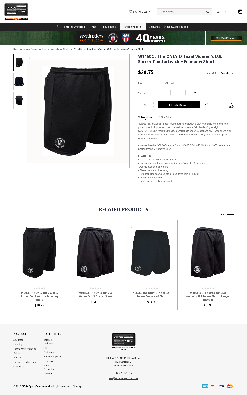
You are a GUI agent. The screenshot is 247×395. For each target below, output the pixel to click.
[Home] (58, 26)
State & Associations (176, 27)
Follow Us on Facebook (25, 362)
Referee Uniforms (74, 27)
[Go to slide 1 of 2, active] (221, 214)
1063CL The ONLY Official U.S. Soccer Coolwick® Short (151, 294)
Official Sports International (36, 386)
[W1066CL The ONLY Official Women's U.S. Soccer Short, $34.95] (95, 252)
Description (147, 117)
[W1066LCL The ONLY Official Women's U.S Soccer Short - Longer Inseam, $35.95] (208, 252)
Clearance (154, 27)
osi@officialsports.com (123, 378)
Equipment (109, 27)
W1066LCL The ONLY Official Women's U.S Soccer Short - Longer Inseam (208, 296)
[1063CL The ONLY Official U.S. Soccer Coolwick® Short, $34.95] (152, 252)
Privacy (17, 357)
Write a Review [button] (227, 73)
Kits (94, 27)
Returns (17, 353)
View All (48, 373)
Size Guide (166, 117)
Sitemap (77, 386)
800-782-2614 (123, 373)
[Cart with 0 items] (240, 11)
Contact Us (18, 366)
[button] (226, 38)
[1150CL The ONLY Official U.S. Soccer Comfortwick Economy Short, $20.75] (39, 252)
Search (208, 11)
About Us (18, 339)
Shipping (17, 344)
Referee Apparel (132, 27)
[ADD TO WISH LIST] (206, 104)
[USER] (226, 11)
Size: (141, 93)
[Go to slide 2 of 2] (224, 214)
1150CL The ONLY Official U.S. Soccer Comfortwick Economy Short (39, 296)
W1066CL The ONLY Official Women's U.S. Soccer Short (95, 294)
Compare (217, 11)
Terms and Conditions (24, 348)
